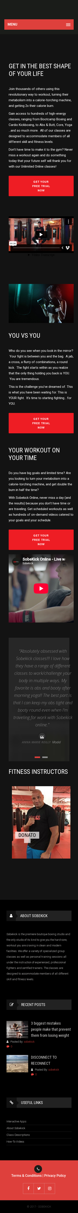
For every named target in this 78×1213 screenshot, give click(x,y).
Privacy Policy (55, 1176)
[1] (37, 757)
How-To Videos (15, 1141)
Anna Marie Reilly (36, 742)
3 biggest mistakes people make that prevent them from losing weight (51, 1029)
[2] (45, 757)
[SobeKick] (39, 9)
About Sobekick (15, 1128)
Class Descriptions (18, 1134)
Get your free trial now (41, 186)
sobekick (29, 1041)
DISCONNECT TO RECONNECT (44, 1060)
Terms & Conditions (26, 1176)
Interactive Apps (16, 1121)
